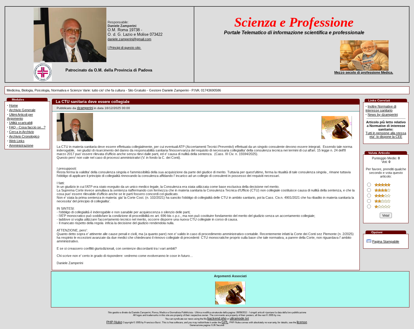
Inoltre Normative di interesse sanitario (381, 108)
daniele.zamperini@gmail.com (129, 39)
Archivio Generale (22, 110)
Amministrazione (21, 145)
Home (13, 105)
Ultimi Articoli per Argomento (20, 116)
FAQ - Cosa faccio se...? (27, 127)
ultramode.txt (239, 318)
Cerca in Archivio (21, 132)
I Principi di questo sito (124, 47)
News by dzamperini (383, 114)
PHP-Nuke (114, 322)
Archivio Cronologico (24, 136)
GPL (225, 322)
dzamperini (85, 108)
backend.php (216, 318)
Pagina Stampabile (385, 241)
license (302, 322)
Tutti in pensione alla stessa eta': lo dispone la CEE (386, 134)
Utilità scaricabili (20, 123)
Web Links (17, 141)
